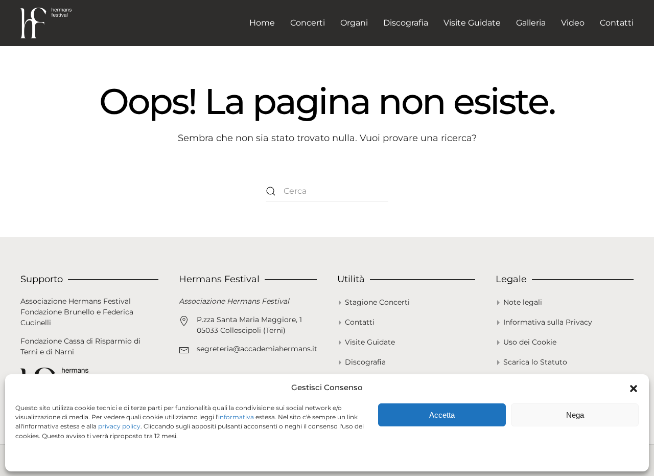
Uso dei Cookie (529, 342)
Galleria (531, 23)
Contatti (617, 23)
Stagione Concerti (377, 302)
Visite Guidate (472, 23)
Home (262, 23)
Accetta (442, 415)
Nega (575, 415)
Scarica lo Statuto (535, 362)
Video (573, 23)
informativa (236, 417)
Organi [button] (354, 23)
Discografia (405, 23)
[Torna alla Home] (46, 23)
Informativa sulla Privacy (547, 322)
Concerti (307, 23)
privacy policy (119, 426)
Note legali (522, 302)
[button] (633, 387)
